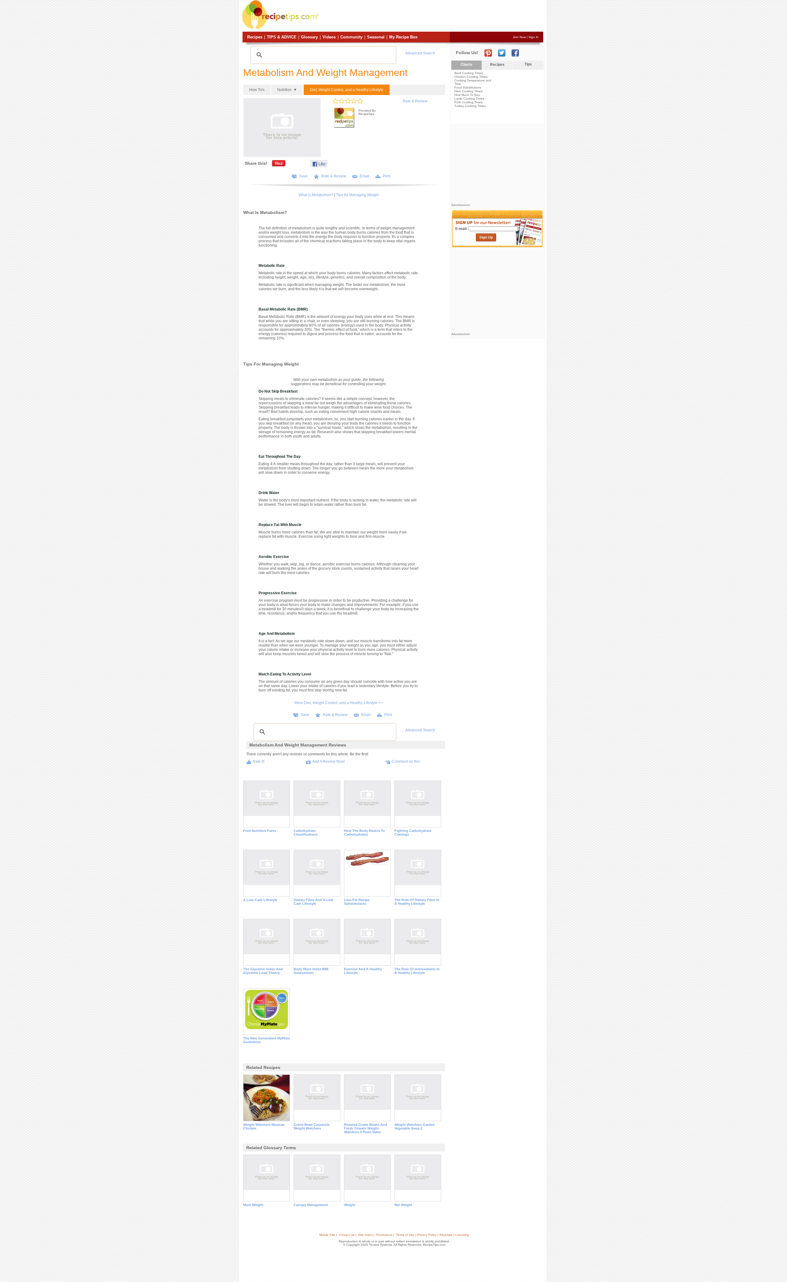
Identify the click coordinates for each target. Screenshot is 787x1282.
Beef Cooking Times (468, 73)
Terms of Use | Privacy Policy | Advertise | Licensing (432, 1234)
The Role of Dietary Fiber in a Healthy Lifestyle (416, 901)
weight (349, 1205)
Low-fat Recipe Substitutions (357, 901)
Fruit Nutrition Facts (259, 831)
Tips (528, 64)
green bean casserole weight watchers (312, 1126)
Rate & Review (415, 101)
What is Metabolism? (316, 195)
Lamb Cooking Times (469, 98)
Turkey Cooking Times (470, 106)
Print (386, 176)
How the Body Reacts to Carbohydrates (364, 832)
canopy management (311, 1205)
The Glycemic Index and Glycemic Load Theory (263, 971)
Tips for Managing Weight (357, 195)
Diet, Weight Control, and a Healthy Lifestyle (346, 90)
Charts (467, 64)
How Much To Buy (467, 95)
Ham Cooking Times (468, 91)
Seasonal (376, 37)
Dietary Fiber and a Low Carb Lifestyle (313, 901)
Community (351, 37)
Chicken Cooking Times (471, 76)
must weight (253, 1205)
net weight (403, 1205)
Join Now (519, 37)
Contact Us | (347, 1234)
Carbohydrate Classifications (306, 832)
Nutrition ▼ (287, 90)
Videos (329, 37)
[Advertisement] (432, 16)
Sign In (533, 37)
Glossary (309, 37)
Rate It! (258, 761)
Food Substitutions (467, 87)
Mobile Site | (328, 1234)
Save (303, 176)
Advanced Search (420, 53)
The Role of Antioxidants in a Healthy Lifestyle (417, 971)
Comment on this (406, 761)
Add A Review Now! (328, 761)
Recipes (254, 37)
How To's (256, 90)
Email (364, 176)
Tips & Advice (281, 37)
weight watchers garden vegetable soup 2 (414, 1126)
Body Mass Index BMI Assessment (311, 971)
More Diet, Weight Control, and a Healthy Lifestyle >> (339, 703)
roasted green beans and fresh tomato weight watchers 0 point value (365, 1128)
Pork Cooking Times (468, 102)
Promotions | (385, 1234)
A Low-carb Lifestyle (260, 900)
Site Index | (366, 1234)
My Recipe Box (403, 37)
